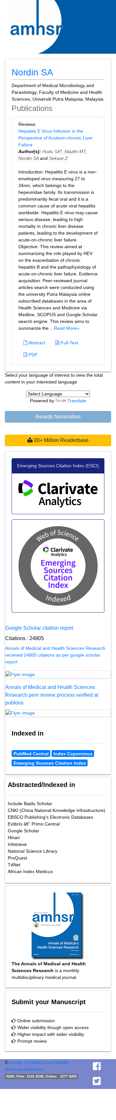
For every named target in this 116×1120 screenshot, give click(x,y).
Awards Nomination (58, 416)
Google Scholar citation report (39, 628)
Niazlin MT (75, 151)
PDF (32, 354)
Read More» (66, 328)
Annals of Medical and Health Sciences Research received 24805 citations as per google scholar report (55, 655)
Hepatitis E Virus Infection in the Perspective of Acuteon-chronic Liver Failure (55, 137)
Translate (76, 400)
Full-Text (68, 342)
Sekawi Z (58, 158)
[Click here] (58, 674)
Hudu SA (51, 151)
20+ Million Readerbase (61, 440)
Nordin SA (28, 158)
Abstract (36, 342)
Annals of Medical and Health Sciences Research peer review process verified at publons (51, 694)
